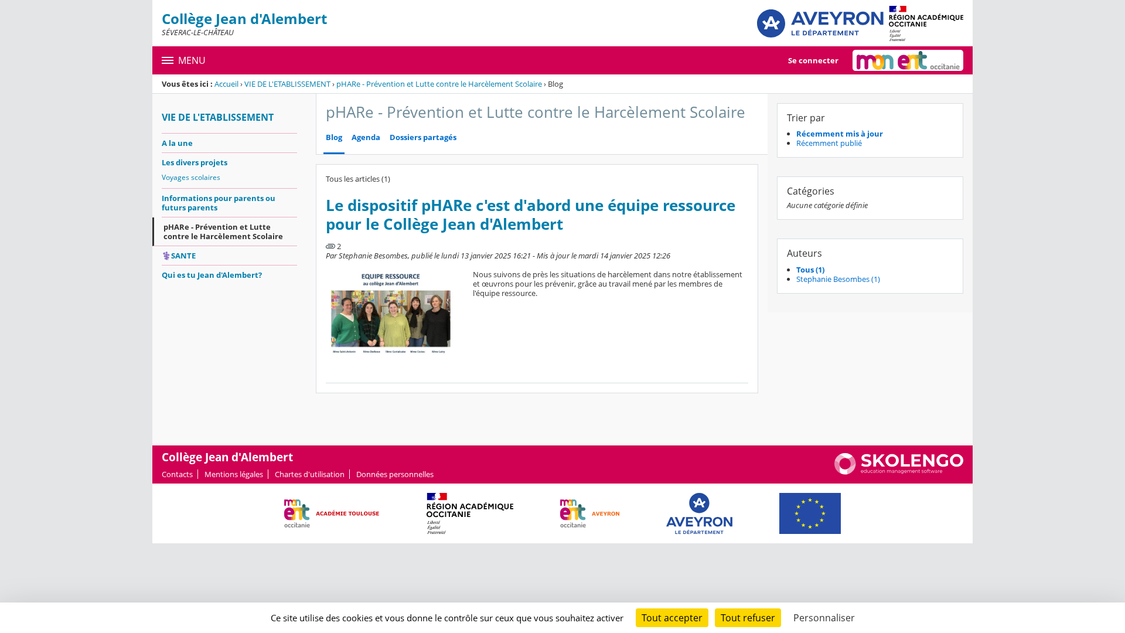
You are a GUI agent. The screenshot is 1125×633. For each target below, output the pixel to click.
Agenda (366, 137)
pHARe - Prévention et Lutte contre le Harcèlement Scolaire (439, 84)
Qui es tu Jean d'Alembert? (212, 275)
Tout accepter (672, 617)
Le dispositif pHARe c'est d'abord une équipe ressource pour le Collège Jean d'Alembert (530, 214)
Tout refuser (748, 617)
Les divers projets (194, 162)
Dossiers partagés (423, 137)
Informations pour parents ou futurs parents (218, 203)
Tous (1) (810, 269)
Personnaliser (824, 617)
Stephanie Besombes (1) (838, 279)
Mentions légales (233, 474)
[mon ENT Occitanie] (908, 60)
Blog (334, 137)
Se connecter (813, 60)
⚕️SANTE (179, 255)
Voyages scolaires (191, 177)
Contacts (177, 474)
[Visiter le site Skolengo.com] (898, 472)
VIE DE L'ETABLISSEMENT (287, 84)
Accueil (226, 84)
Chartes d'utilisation (310, 474)
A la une (177, 143)
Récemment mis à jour (839, 133)
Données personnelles (395, 474)
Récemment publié (829, 143)
